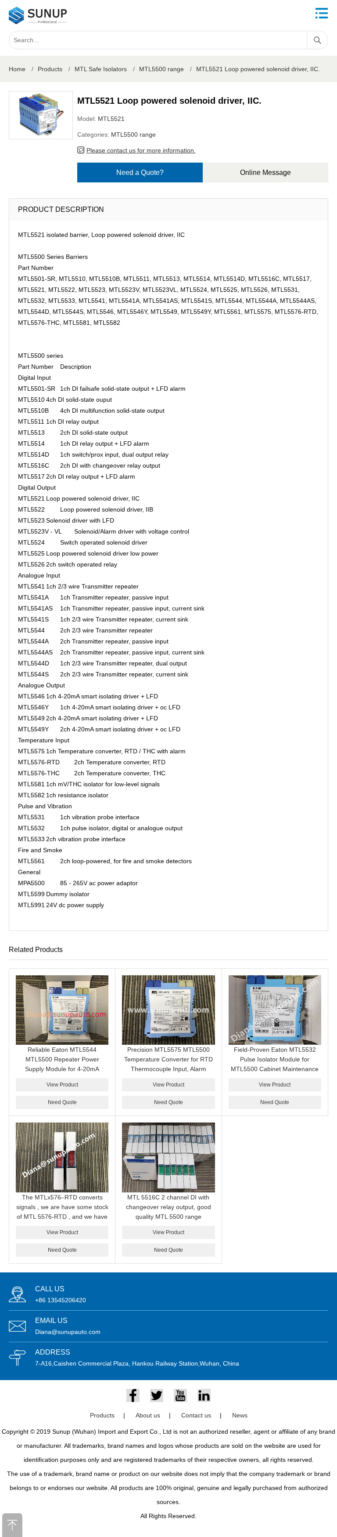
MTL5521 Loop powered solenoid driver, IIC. (258, 69)
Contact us (196, 1415)
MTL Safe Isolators (101, 69)
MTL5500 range (161, 69)
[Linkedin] (204, 1395)
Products (50, 69)
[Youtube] (180, 1395)
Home (17, 69)
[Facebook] (133, 1395)
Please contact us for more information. (141, 150)
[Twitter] (157, 1395)
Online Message (265, 172)
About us (148, 1415)
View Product (62, 1085)
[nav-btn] (321, 13)
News (239, 1415)
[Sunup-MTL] (38, 15)
